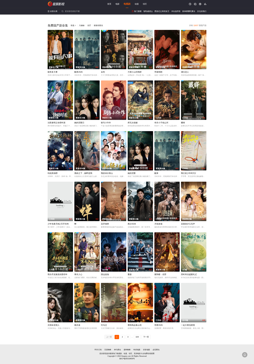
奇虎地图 (136, 350)
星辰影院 (56, 4)
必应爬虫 (156, 350)
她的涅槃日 (79, 122)
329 (137, 337)
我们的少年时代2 (188, 173)
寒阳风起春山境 (135, 325)
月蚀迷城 (158, 224)
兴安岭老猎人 (54, 325)
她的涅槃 (132, 173)
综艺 (145, 4)
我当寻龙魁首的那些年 (57, 274)
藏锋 (183, 122)
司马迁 (104, 325)
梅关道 (77, 325)
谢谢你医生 (98, 25)
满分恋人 (185, 72)
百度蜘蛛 (107, 350)
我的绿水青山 (107, 173)
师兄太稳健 (133, 122)
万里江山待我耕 (135, 72)
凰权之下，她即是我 (83, 173)
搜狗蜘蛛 (127, 350)
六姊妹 (82, 25)
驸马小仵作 (106, 122)
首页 (109, 4)
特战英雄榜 (53, 173)
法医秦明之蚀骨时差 (56, 122)
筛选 (73, 25)
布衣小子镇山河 (161, 122)
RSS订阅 (98, 350)
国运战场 (105, 274)
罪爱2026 (158, 325)
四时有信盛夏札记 (189, 274)
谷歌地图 (146, 350)
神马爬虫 (117, 350)
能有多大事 (53, 72)
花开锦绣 (105, 224)
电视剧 (127, 4)
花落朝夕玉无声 (188, 224)
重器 (130, 274)
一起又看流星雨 (188, 325)
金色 (103, 72)
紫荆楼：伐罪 (160, 274)
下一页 (146, 337)
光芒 (89, 25)
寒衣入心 (78, 274)
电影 (117, 4)
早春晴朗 (158, 72)
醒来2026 (78, 72)
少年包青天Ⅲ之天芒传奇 (58, 224)
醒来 (156, 173)
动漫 (137, 4)
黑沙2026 (132, 224)
